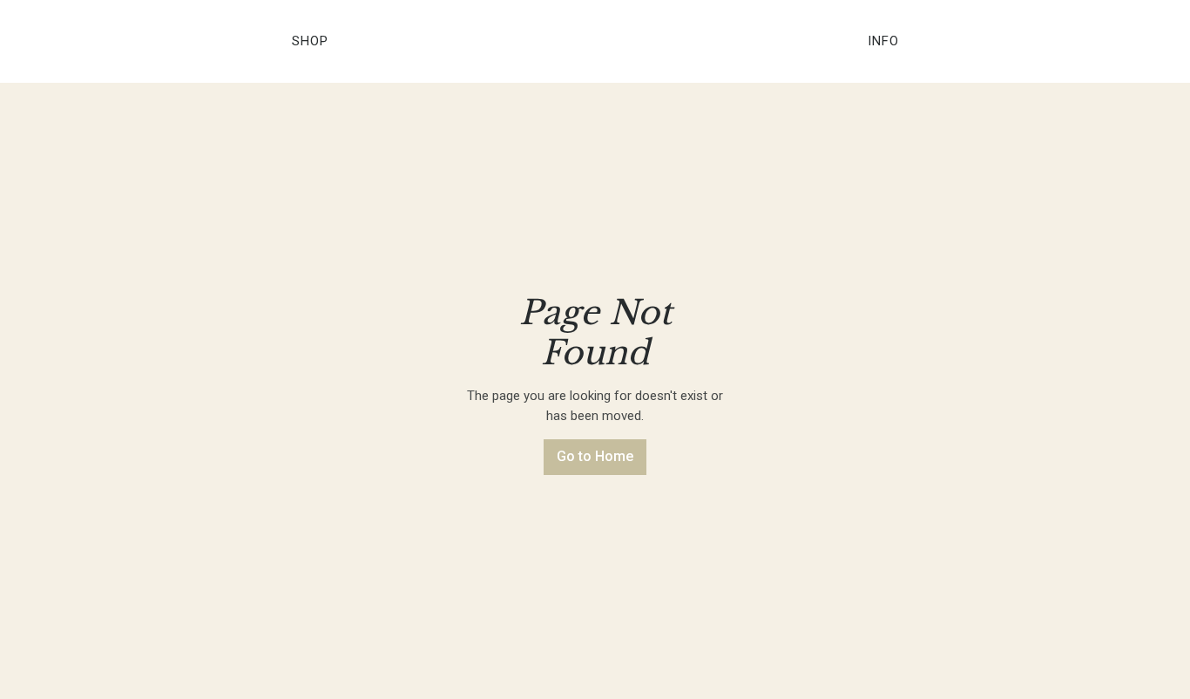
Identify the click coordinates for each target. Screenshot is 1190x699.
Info (883, 41)
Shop (310, 41)
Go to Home (595, 456)
